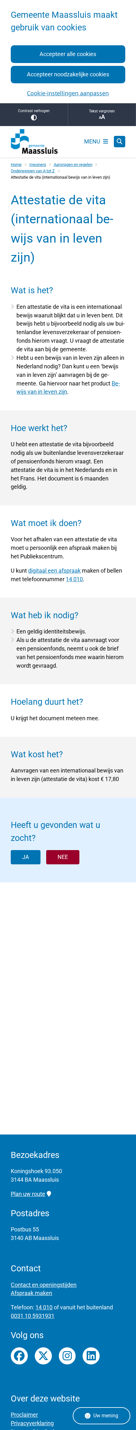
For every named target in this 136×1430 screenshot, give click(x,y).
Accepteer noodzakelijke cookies (68, 74)
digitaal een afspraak (54, 570)
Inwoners (37, 164)
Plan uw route (28, 1194)
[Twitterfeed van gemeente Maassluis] (43, 1355)
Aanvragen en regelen (73, 164)
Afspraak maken (31, 1293)
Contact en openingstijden (44, 1284)
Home (16, 164)
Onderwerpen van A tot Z (33, 170)
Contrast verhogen (34, 111)
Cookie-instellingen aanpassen (68, 93)
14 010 (74, 579)
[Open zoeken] (119, 141)
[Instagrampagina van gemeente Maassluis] (67, 1355)
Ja (25, 857)
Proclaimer (24, 1414)
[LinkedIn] (91, 1355)
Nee (63, 857)
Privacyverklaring (32, 1423)
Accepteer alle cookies (68, 54)
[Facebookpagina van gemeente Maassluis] (19, 1355)
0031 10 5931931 (32, 1315)
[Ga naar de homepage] (34, 142)
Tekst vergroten (102, 111)
